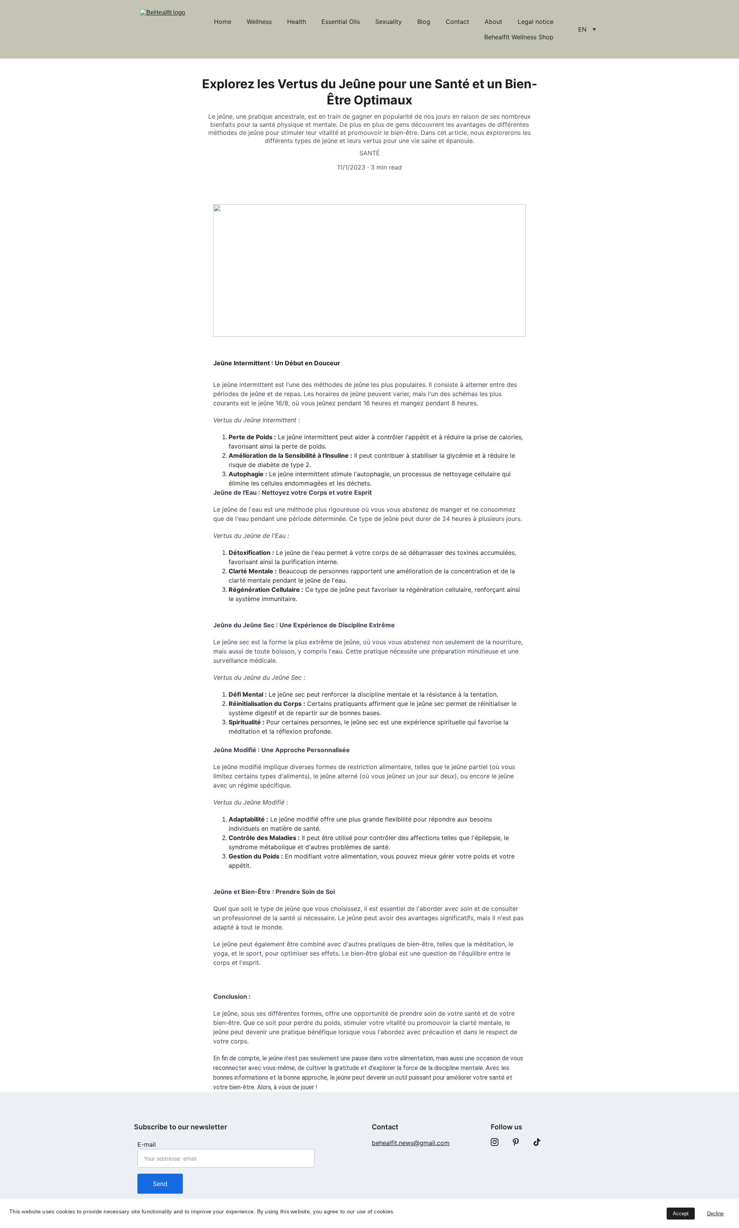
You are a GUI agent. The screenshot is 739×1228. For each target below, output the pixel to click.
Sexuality (388, 21)
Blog (423, 21)
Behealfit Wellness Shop (518, 37)
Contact (457, 21)
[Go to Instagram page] (494, 1142)
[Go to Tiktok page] (537, 1142)
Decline (715, 1213)
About (493, 21)
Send (160, 1184)
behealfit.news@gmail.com (411, 1143)
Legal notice (535, 21)
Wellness (259, 21)
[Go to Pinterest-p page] (516, 1142)
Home (222, 21)
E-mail (146, 1144)
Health (296, 21)
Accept (681, 1213)
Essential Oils (340, 21)
